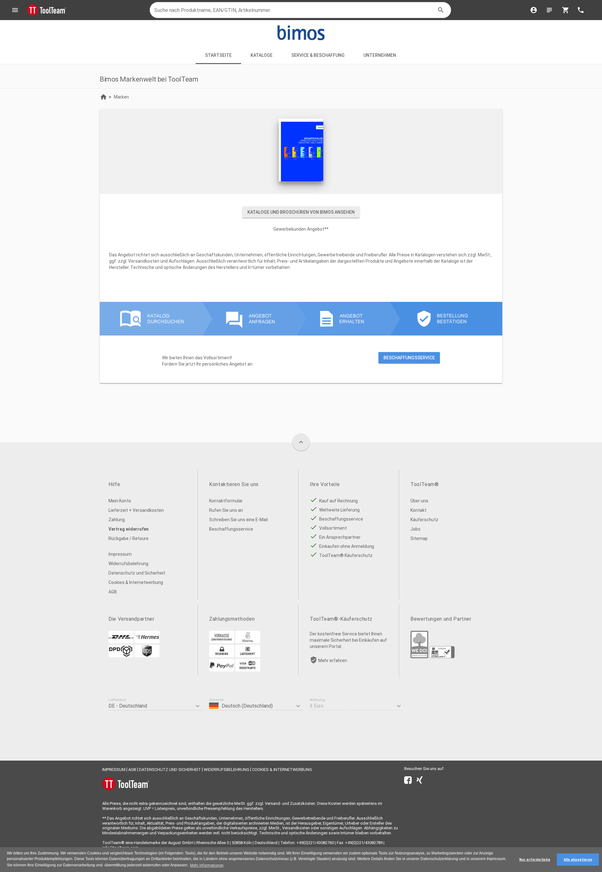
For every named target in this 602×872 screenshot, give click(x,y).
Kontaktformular (226, 500)
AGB (112, 591)
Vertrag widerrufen (128, 529)
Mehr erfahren (332, 660)
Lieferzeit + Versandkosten (136, 510)
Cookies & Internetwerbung (135, 582)
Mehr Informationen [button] (207, 865)
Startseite (218, 55)
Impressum (120, 554)
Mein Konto (119, 500)
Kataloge (261, 55)
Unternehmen (380, 55)
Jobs (415, 529)
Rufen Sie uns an (226, 510)
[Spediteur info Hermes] (147, 641)
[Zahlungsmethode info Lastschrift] (247, 655)
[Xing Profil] (419, 781)
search (441, 10)
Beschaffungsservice (409, 357)
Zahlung (116, 519)
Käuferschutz (424, 519)
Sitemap (419, 538)
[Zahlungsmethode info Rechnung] (221, 655)
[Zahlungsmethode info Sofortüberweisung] (247, 641)
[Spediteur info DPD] (121, 655)
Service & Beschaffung (318, 55)
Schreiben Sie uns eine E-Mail (238, 519)
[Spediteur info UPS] (147, 655)
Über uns (419, 500)
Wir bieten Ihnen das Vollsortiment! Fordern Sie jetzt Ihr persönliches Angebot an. (298, 360)
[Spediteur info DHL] (121, 641)
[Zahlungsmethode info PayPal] (221, 669)
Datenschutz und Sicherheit (136, 572)
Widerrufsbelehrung (128, 563)
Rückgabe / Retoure (128, 538)
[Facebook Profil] (408, 781)
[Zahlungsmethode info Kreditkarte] (247, 669)
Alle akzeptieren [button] (578, 860)
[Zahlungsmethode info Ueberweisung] (221, 641)
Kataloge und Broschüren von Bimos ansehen (301, 212)
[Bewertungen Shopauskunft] (442, 656)
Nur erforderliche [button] (534, 860)
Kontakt (418, 510)
